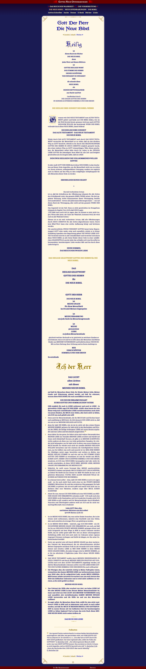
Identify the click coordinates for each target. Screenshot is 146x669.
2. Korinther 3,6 (52, 650)
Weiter (80, 34)
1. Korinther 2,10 (62, 642)
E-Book (81, 12)
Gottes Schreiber (55, 12)
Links (95, 12)
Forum (73, 12)
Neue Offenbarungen (75, 9)
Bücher (88, 12)
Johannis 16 (52, 210)
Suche (66, 12)
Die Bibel (92, 9)
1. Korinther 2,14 (91, 646)
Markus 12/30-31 (77, 512)
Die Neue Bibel (56, 9)
